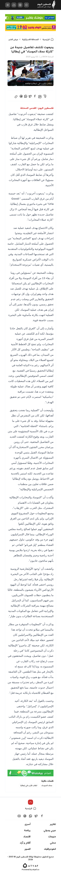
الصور (27, 848)
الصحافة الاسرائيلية (30, 39)
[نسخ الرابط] (16, 97)
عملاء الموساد (46, 785)
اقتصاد (26, 836)
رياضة (27, 830)
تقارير (53, 824)
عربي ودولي (50, 830)
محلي (53, 842)
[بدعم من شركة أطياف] (30, 865)
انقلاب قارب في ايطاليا (28, 785)
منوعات (52, 836)
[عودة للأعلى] (30, 802)
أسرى (27, 824)
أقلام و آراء (25, 842)
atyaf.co (35, 869)
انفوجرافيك (50, 848)
